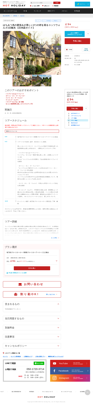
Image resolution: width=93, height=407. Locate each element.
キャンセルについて (47, 391)
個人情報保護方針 (16, 391)
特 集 (25, 11)
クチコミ (65, 11)
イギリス (15, 15)
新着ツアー (51, 11)
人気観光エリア (56, 20)
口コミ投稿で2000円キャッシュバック (74, 33)
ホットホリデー (6, 15)
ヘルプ (2, 391)
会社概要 (82, 391)
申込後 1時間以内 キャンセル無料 (18, 272)
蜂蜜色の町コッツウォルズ (55, 356)
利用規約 (31, 391)
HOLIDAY (14, 5)
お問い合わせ (33, 284)
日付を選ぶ (32, 268)
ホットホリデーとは (10, 11)
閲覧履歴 (56, 5)
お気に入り (46, 5)
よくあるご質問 (36, 5)
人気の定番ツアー (40, 356)
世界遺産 (77, 11)
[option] (32, 53)
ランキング (37, 11)
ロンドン (22, 15)
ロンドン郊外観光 (46, 20)
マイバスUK (77, 64)
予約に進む (77, 41)
